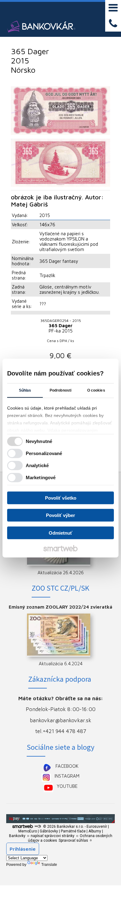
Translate (49, 864)
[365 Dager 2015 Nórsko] (60, 110)
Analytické (37, 465)
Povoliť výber (60, 515)
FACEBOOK (67, 766)
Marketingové (41, 477)
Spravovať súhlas (73, 840)
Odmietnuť (60, 532)
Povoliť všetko (60, 497)
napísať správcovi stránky (52, 836)
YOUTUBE (67, 786)
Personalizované (44, 453)
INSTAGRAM (67, 776)
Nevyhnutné (39, 441)
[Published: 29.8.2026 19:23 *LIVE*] (37, 826)
